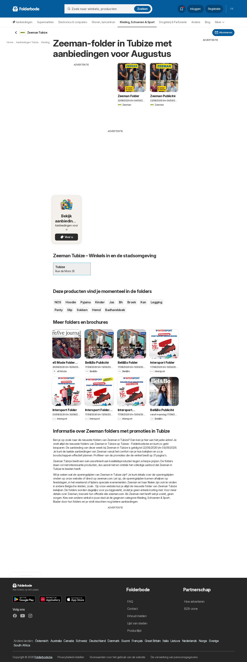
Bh (121, 302)
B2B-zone (191, 609)
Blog (207, 22)
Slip (69, 310)
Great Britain (153, 641)
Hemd (96, 310)
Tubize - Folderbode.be (135, 443)
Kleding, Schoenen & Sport (153, 497)
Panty (59, 310)
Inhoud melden (136, 616)
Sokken (82, 310)
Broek (131, 302)
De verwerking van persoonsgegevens (174, 657)
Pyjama (85, 302)
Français (137, 641)
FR (231, 8)
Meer (218, 22)
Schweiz (81, 641)
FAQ (130, 601)
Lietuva (175, 641)
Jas (111, 302)
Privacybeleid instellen (71, 657)
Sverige (214, 641)
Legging (156, 302)
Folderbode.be (43, 657)
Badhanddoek (115, 310)
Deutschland (97, 641)
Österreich (41, 641)
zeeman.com (105, 478)
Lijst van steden (137, 623)
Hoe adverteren (194, 601)
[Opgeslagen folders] (182, 9)
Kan (143, 302)
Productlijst (134, 631)
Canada (68, 641)
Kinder (100, 302)
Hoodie (71, 302)
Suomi (125, 641)
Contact (132, 609)
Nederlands (189, 641)
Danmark (113, 641)
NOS (58, 302)
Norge (203, 641)
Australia (56, 641)
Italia (165, 641)
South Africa (22, 645)
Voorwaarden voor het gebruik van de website (117, 657)
